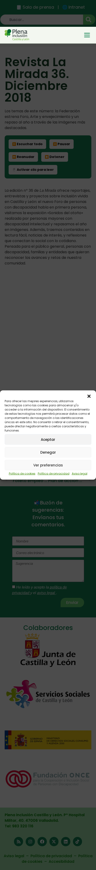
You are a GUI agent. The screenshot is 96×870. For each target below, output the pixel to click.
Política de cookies (22, 474)
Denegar (48, 452)
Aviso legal (79, 474)
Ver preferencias (48, 464)
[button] (89, 396)
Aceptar (48, 439)
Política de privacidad (53, 474)
